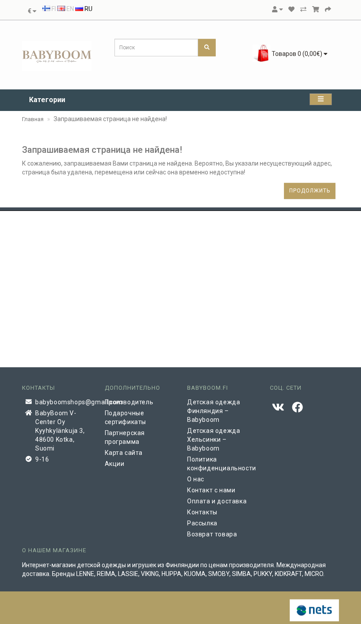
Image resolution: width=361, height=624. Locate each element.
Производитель (129, 402)
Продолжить (309, 191)
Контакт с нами (211, 490)
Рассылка (202, 523)
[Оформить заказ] (328, 9)
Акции (115, 463)
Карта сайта (124, 452)
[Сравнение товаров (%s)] (303, 9)
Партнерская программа (125, 437)
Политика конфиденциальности (221, 464)
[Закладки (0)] (291, 9)
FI (53, 8)
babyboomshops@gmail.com (63, 402)
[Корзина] (315, 9)
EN (69, 8)
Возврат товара (212, 534)
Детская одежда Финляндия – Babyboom (213, 411)
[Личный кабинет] (277, 9)
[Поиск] (207, 47)
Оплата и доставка (217, 501)
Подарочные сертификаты (126, 417)
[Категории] (320, 99)
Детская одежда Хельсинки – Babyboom (213, 439)
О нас (195, 479)
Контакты (202, 512)
